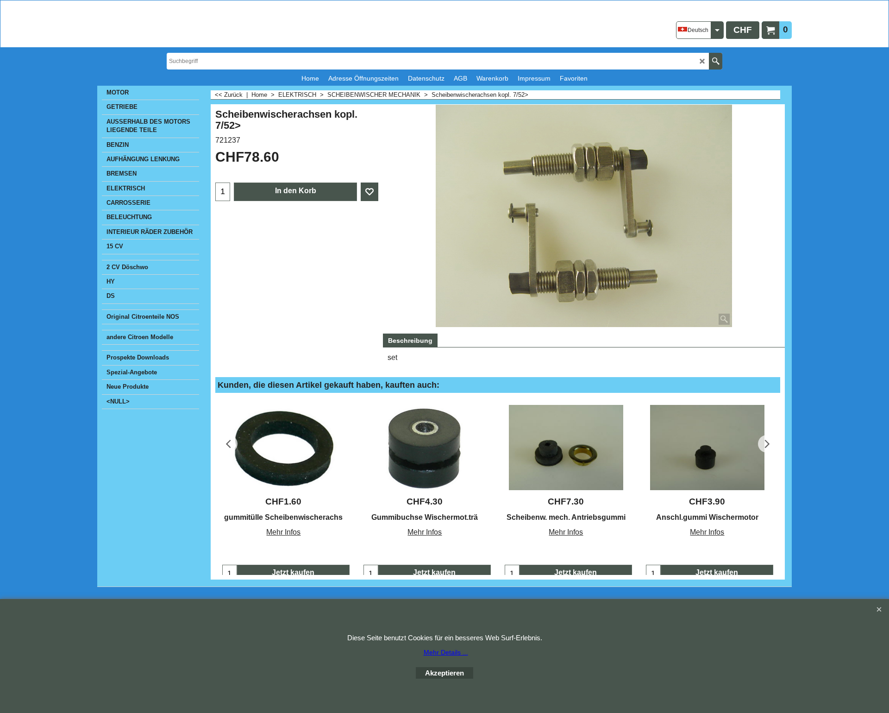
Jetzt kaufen (293, 572)
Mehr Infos (283, 532)
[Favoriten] (369, 192)
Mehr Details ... (446, 652)
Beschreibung (410, 340)
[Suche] (715, 61)
